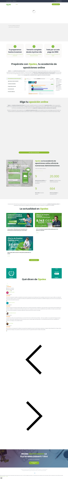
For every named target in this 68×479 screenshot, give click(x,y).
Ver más (7, 476)
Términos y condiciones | (39, 469)
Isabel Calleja (11, 323)
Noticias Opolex (14, 244)
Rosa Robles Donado (12, 312)
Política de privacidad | (27, 469)
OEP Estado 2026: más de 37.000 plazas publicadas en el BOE (20, 243)
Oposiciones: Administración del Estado (22, 244)
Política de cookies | (33, 469)
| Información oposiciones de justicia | (34, 468)
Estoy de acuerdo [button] (2, 476)
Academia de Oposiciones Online (33, 470)
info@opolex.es (14, 1)
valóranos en (8, 290)
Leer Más (8, 232)
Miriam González (11, 292)
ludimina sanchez (12, 302)
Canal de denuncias (44, 469)
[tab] (14, 79)
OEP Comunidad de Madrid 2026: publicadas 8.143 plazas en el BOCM (48, 220)
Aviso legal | (22, 469)
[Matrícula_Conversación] (19, 160)
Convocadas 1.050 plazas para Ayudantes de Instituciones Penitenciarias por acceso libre (20, 220)
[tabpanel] (43, 86)
